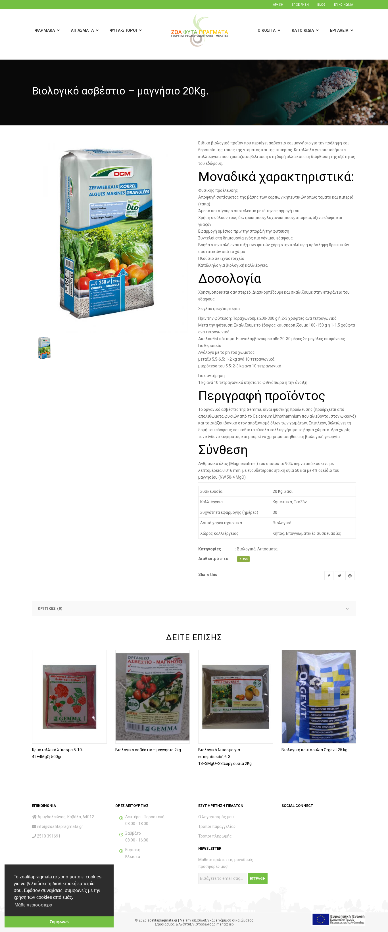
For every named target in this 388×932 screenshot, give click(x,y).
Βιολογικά (246, 549)
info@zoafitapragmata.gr (60, 826)
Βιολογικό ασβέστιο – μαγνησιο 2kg (148, 750)
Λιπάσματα (267, 549)
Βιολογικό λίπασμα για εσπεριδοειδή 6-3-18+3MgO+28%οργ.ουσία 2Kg (225, 757)
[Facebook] (328, 575)
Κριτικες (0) (50, 608)
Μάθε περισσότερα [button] (33, 904)
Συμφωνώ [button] (59, 922)
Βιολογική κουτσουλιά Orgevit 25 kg (314, 750)
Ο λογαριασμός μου (216, 817)
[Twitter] (339, 575)
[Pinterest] (349, 575)
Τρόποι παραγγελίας (217, 826)
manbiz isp (224, 924)
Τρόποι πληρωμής (215, 836)
